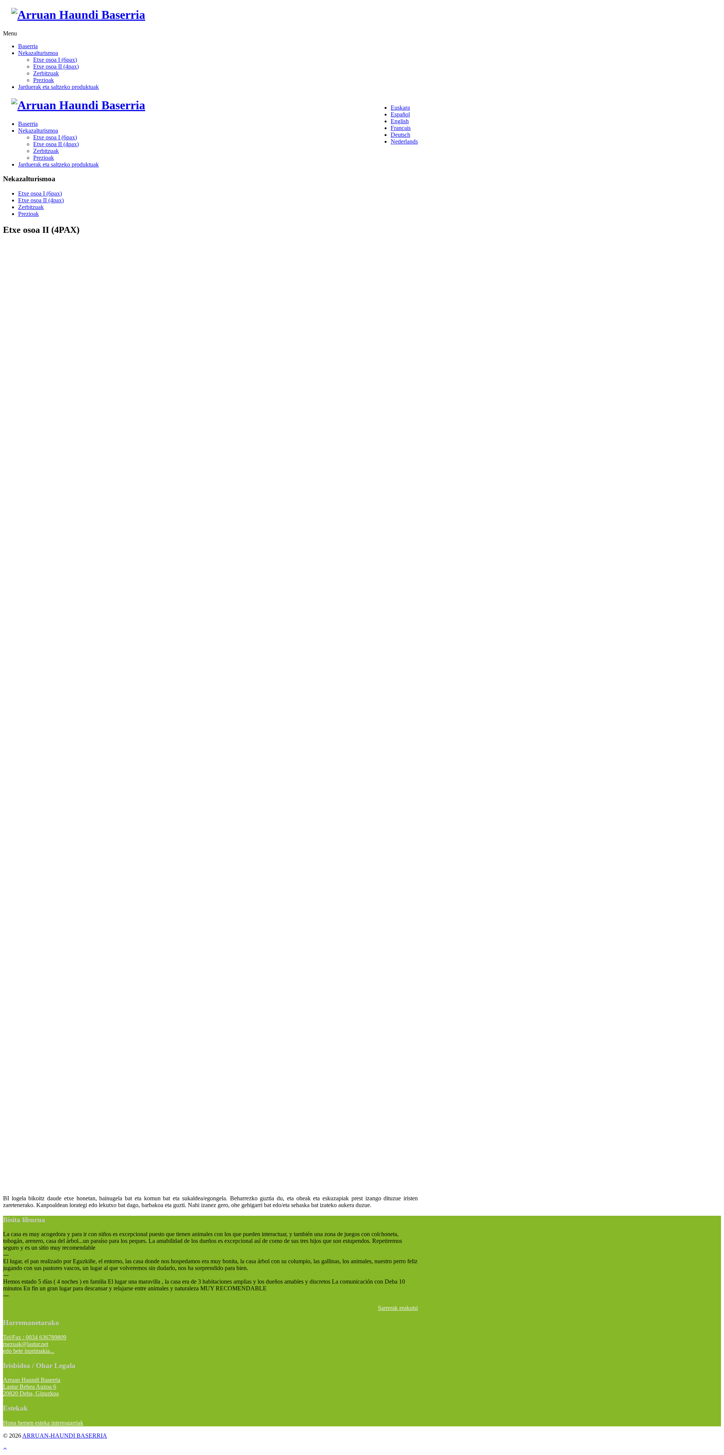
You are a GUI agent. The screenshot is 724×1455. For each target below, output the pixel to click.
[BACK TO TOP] (5, 1448)
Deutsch (400, 134)
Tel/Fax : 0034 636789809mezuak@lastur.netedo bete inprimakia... (34, 1344)
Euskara (400, 107)
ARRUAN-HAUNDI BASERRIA (64, 1435)
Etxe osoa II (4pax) (56, 66)
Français (401, 128)
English (400, 121)
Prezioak (43, 80)
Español (400, 114)
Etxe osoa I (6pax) (55, 60)
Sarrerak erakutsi (398, 1308)
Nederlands (404, 141)
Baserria (28, 46)
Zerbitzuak (46, 73)
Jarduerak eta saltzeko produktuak (58, 87)
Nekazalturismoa (38, 53)
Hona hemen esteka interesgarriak (43, 1423)
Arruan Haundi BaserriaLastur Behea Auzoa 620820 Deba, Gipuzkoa (31, 1387)
